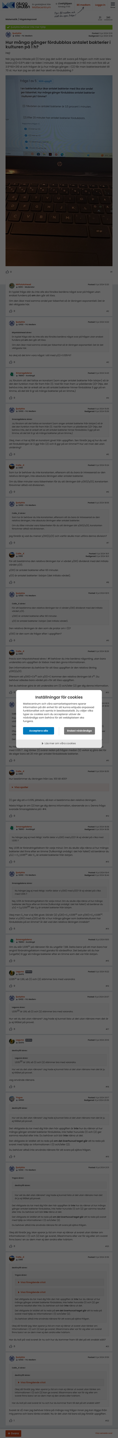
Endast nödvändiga (79, 731)
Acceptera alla (38, 731)
